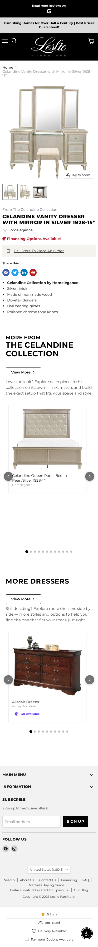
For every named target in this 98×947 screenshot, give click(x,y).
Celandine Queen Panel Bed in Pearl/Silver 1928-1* (39, 478)
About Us (27, 880)
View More (20, 372)
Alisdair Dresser (25, 702)
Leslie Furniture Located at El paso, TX (39, 890)
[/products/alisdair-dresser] (47, 666)
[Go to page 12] (71, 552)
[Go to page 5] (43, 552)
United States (46, 869)
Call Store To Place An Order (39, 251)
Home (7, 67)
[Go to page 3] (35, 552)
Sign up (75, 821)
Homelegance (20, 230)
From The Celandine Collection (29, 210)
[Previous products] (8, 476)
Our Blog (81, 890)
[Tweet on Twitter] (15, 272)
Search (9, 880)
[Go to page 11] (67, 552)
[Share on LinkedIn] (24, 272)
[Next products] (89, 476)
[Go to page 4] (39, 552)
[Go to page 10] (63, 552)
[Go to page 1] (26, 551)
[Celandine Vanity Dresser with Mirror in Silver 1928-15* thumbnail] (10, 192)
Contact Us (47, 880)
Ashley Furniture (24, 706)
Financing (69, 880)
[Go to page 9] (59, 552)
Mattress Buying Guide (46, 885)
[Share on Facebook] (6, 272)
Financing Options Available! (33, 238)
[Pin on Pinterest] (33, 272)
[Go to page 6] (47, 552)
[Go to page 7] (51, 552)
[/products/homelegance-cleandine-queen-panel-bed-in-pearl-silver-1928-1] (47, 439)
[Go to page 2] (31, 552)
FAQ (85, 880)
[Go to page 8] (55, 552)
